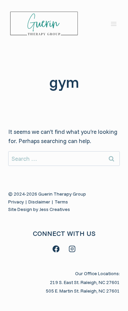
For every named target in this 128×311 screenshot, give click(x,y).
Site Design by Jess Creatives (39, 209)
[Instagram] (72, 249)
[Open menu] (113, 23)
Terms (61, 202)
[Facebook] (56, 249)
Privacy (16, 202)
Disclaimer (39, 202)
